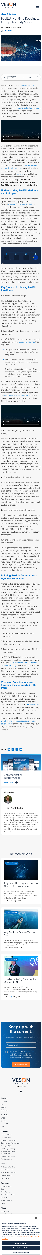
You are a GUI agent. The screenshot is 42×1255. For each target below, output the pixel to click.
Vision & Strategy (12, 863)
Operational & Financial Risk (10, 1143)
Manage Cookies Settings (21, 1252)
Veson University (6, 1175)
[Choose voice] (37, 77)
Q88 (2, 1126)
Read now (8, 782)
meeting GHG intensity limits (20, 204)
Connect (4, 1101)
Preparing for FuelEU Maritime (27, 107)
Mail (2, 1104)
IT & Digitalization (6, 1159)
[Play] (4, 77)
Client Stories (5, 1192)
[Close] (36, 1218)
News (3, 1203)
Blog (2, 1189)
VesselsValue (5, 1124)
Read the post (21, 881)
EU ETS (20, 173)
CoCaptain (4, 1110)
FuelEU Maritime (28, 85)
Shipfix (3, 1121)
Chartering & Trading (8, 1149)
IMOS (3, 1118)
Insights (3, 1107)
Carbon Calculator (27, 341)
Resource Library (6, 1186)
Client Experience (7, 1170)
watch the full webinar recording (15, 720)
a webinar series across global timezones (19, 167)
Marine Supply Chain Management (8, 1152)
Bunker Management (8, 1156)
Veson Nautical (8, 5)
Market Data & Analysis (8, 1172)
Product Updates (6, 1200)
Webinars (4, 1197)
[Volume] (24, 77)
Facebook (13, 749)
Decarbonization (6, 1134)
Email (20, 749)
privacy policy (29, 1052)
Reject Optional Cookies (21, 1248)
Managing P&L (6, 1146)
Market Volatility (6, 1137)
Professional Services (8, 1167)
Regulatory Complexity (8, 1140)
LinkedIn (9, 749)
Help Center (5, 1178)
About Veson (5, 1211)
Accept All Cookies (21, 1243)
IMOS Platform (33, 704)
